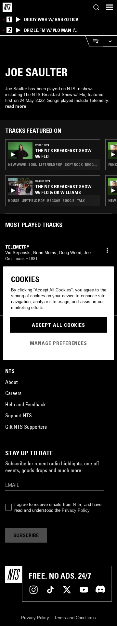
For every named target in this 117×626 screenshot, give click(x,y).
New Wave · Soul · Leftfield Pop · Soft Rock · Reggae (52, 164)
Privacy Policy (75, 510)
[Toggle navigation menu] (109, 7)
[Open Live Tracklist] (94, 41)
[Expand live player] (110, 41)
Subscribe (26, 535)
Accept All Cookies (58, 325)
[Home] (7, 7)
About (11, 382)
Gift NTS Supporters (26, 426)
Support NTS (18, 415)
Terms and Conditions (75, 617)
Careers (13, 393)
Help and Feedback (25, 404)
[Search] (96, 7)
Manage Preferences (58, 343)
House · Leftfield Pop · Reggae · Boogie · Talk (46, 200)
